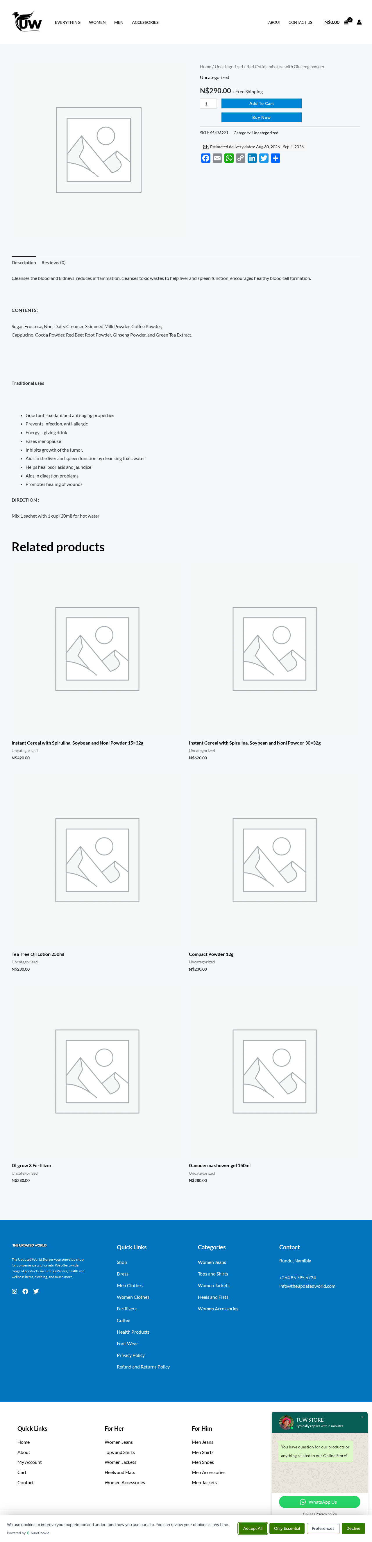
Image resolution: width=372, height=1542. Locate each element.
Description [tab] (24, 262)
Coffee (123, 1320)
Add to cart (261, 103)
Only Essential (287, 1528)
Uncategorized (229, 66)
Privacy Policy (131, 1355)
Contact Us (300, 22)
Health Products (133, 1332)
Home (205, 66)
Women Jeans (212, 1262)
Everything (68, 22)
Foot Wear (127, 1343)
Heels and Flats (213, 1297)
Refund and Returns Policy (143, 1366)
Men (119, 22)
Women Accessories (218, 1308)
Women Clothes (133, 1297)
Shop (122, 1262)
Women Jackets (214, 1285)
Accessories (145, 22)
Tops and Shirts (213, 1273)
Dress (122, 1273)
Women (97, 22)
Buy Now (261, 117)
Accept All (252, 1528)
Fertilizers (127, 1308)
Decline (353, 1528)
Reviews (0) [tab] (54, 262)
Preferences (323, 1528)
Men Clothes (130, 1285)
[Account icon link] (359, 22)
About (274, 22)
